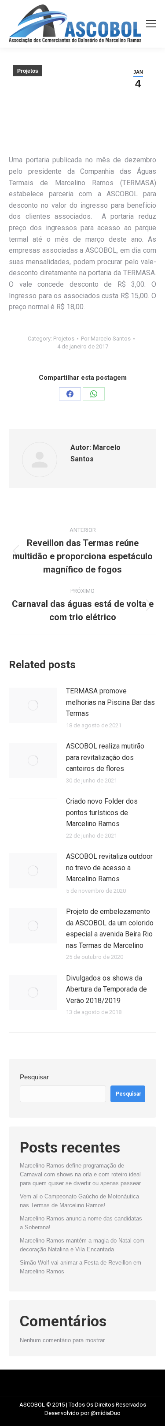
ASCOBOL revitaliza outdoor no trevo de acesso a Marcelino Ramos (109, 867)
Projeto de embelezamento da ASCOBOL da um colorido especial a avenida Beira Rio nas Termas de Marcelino (110, 928)
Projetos (27, 71)
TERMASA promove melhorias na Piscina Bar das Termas (110, 702)
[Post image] (33, 705)
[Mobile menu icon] (151, 24)
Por (106, 338)
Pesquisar (34, 1077)
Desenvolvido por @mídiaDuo (82, 1413)
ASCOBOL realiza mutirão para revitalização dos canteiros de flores (105, 757)
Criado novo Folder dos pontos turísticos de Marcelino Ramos (102, 812)
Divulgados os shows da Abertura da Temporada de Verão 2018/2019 (106, 989)
